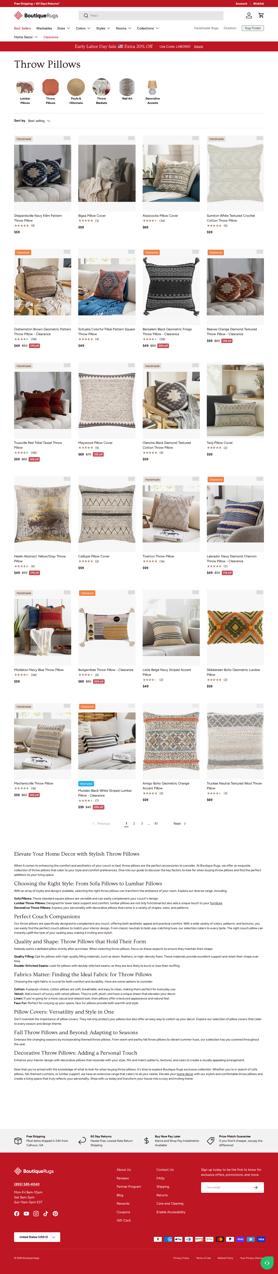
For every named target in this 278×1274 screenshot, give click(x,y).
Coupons (123, 1212)
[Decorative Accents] (153, 87)
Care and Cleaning (170, 1203)
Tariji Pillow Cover (220, 443)
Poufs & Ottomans (76, 101)
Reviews (123, 1178)
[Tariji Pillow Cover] (235, 400)
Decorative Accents (152, 101)
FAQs (160, 1178)
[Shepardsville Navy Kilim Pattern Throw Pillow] (42, 173)
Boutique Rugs (31, 1258)
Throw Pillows (50, 101)
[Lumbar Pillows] (25, 87)
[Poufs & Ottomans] (76, 87)
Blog (120, 1195)
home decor (185, 1074)
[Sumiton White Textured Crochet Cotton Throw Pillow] (235, 173)
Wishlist (258, 3)
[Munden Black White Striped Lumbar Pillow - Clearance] (106, 741)
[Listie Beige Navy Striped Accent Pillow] (171, 627)
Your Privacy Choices (252, 1258)
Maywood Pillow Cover (95, 443)
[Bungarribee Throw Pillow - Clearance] (106, 627)
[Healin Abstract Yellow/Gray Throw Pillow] (42, 514)
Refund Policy (225, 1258)
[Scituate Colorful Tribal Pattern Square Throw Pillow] (106, 287)
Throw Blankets (101, 101)
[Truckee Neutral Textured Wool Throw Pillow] (235, 741)
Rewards (123, 1203)
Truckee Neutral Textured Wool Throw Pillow (234, 785)
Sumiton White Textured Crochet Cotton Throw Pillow (231, 218)
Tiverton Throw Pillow (158, 556)
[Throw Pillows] (51, 87)
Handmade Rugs (206, 28)
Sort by (19, 121)
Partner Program (129, 1187)
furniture (216, 903)
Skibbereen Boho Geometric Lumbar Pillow (233, 672)
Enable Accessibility (170, 1212)
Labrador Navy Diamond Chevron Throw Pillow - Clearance (231, 558)
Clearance (51, 37)
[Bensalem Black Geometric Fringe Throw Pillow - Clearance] (171, 287)
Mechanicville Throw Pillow (33, 783)
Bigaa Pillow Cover (92, 216)
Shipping (162, 1187)
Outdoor (230, 28)
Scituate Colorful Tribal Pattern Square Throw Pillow (106, 331)
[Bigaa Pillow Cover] (106, 173)
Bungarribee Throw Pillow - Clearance (105, 670)
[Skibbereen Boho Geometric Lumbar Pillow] (235, 627)
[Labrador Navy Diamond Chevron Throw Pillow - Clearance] (235, 514)
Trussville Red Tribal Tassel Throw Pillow (38, 445)
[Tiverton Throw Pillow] (171, 514)
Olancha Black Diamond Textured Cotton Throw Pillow (167, 445)
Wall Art (127, 98)
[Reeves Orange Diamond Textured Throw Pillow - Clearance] (235, 287)
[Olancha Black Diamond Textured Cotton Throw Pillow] (171, 400)
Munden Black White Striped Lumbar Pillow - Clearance (105, 793)
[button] (261, 15)
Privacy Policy (181, 1258)
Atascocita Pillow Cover (160, 216)
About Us (124, 1170)
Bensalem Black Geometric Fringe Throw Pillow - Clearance (167, 331)
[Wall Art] (127, 87)
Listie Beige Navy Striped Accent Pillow (167, 672)
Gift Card (124, 1220)
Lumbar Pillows (25, 101)
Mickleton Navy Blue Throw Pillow (39, 670)
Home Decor (23, 37)
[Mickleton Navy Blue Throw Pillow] (42, 627)
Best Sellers (22, 28)
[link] (101, 823)
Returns (162, 1195)
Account (241, 3)
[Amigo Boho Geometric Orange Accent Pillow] (171, 741)
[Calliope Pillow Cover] (106, 514)
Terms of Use (203, 1258)
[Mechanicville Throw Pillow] (42, 741)
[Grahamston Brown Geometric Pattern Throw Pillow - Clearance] (42, 287)
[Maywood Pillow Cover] (106, 400)
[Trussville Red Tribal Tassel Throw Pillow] (42, 400)
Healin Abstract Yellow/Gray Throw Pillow (40, 558)
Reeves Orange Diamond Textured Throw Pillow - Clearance (232, 331)
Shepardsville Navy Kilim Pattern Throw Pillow (38, 218)
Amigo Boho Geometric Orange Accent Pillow (166, 785)
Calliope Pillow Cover (93, 556)
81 (156, 824)
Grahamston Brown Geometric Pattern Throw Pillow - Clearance (42, 331)
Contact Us (165, 1170)
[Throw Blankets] (102, 87)
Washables (44, 28)
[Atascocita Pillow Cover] (171, 173)
